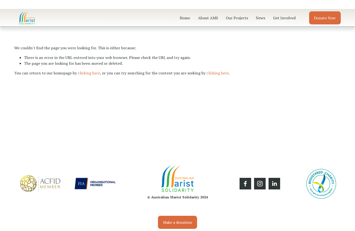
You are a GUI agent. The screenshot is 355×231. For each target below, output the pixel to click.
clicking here (89, 73)
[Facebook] (245, 183)
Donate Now (325, 18)
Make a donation (177, 222)
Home (185, 18)
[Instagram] (260, 183)
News (260, 18)
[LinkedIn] (274, 183)
